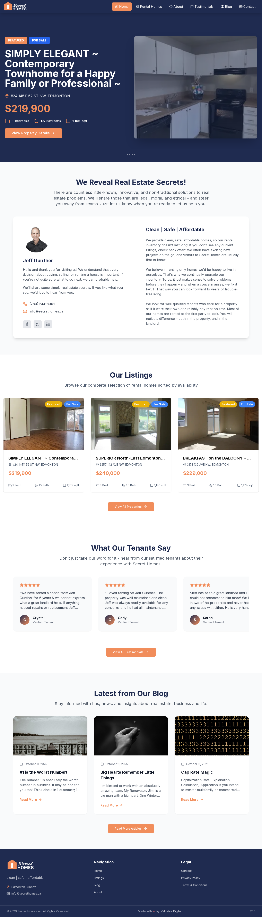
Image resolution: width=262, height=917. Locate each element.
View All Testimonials (128, 652)
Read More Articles (128, 828)
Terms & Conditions (194, 885)
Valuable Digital (171, 911)
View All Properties (128, 506)
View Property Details (30, 133)
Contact (186, 870)
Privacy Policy (190, 878)
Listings (99, 878)
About (98, 892)
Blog (97, 885)
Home (98, 870)
